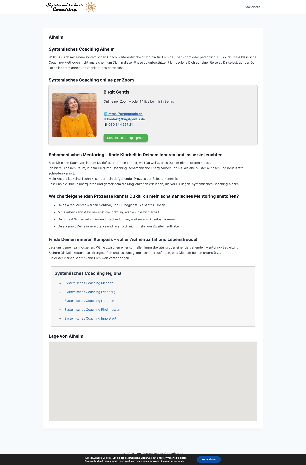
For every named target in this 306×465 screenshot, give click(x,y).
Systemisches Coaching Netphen (89, 301)
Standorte (252, 7)
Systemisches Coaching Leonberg (89, 292)
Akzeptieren (209, 459)
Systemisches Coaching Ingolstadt (90, 318)
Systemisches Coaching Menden (88, 283)
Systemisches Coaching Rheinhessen (92, 309)
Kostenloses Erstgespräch (125, 138)
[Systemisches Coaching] (74, 115)
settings (178, 461)
